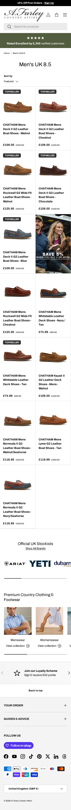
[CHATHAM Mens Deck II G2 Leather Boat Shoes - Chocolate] (53, 168)
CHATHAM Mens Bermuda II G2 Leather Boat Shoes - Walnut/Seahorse (17, 446)
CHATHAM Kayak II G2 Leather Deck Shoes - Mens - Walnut (52, 382)
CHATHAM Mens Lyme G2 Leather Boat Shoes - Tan (50, 444)
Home (6, 53)
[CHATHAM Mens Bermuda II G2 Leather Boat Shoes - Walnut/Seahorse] (17, 419)
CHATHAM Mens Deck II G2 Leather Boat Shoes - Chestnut (51, 131)
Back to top (36, 690)
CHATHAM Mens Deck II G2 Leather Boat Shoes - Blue (15, 256)
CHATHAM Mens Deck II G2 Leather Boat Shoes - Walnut (16, 129)
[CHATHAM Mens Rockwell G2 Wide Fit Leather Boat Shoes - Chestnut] (17, 291)
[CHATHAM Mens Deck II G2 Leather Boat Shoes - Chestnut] (53, 104)
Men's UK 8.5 (19, 53)
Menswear (18, 640)
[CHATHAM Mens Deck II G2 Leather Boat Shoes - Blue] (17, 232)
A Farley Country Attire (21, 801)
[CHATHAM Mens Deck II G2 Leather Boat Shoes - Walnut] (17, 104)
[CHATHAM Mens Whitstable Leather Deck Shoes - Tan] (17, 355)
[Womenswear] (49, 621)
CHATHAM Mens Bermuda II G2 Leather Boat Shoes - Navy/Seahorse (17, 510)
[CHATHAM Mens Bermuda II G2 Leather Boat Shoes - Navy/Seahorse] (17, 482)
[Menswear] (18, 621)
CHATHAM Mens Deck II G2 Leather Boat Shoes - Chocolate (51, 195)
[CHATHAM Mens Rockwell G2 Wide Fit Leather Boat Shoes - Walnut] (17, 168)
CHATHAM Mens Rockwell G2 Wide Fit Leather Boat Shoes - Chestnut (17, 318)
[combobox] (35, 26)
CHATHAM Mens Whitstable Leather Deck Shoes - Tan (16, 380)
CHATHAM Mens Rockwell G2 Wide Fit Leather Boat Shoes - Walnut (17, 195)
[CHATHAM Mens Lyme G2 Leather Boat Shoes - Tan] (53, 419)
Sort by (8, 76)
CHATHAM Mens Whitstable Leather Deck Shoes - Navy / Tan (52, 318)
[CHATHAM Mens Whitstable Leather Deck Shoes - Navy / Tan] (53, 291)
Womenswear (49, 640)
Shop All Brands (36, 548)
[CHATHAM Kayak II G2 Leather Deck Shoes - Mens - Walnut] (53, 355)
